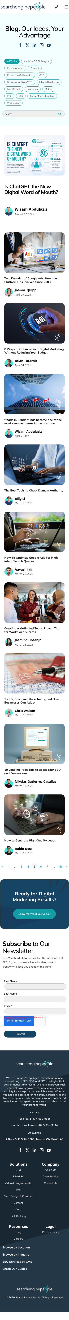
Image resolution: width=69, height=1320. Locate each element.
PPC (9, 95)
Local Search (13, 89)
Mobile (48, 89)
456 (60, 866)
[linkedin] (34, 45)
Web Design (13, 102)
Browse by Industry (15, 1254)
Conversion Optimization (19, 75)
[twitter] (27, 45)
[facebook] (20, 45)
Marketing (32, 89)
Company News (15, 68)
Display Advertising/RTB (19, 82)
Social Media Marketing (42, 95)
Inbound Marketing (49, 82)
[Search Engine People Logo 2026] (23, 4)
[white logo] (34, 1062)
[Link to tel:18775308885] (56, 7)
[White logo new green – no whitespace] (34, 1287)
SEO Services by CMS (17, 1261)
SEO (21, 95)
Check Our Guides (14, 1269)
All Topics (12, 61)
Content (34, 68)
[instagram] (41, 45)
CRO (41, 75)
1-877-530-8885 (40, 1118)
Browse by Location (16, 1247)
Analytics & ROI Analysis (36, 61)
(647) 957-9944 (48, 1125)
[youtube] (49, 45)
